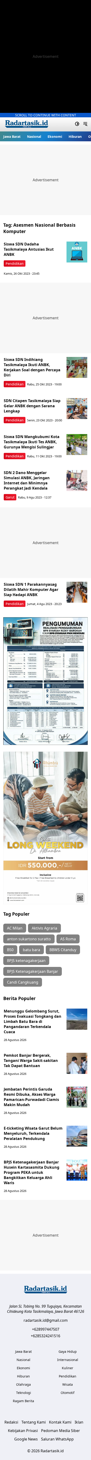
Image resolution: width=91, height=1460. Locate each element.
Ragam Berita (23, 1401)
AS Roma (68, 939)
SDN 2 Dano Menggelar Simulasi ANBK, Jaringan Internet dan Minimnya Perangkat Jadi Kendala (27, 480)
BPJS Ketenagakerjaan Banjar (32, 971)
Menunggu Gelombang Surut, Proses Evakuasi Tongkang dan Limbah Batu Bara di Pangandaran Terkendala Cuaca (32, 1021)
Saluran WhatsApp (57, 1439)
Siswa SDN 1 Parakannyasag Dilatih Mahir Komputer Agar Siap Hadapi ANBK (31, 589)
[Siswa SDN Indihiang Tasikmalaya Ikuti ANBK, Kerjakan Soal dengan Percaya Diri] (77, 367)
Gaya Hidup (68, 1351)
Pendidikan (15, 263)
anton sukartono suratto (29, 939)
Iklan (79, 1422)
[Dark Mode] (77, 124)
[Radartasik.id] (26, 124)
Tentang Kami (33, 1422)
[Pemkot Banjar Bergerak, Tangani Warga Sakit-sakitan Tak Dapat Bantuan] (77, 1063)
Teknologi (23, 1392)
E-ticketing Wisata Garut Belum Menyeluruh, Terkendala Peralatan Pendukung (33, 1133)
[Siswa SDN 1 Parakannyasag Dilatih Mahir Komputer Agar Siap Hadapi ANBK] (77, 592)
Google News (26, 1439)
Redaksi (11, 1422)
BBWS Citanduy (62, 949)
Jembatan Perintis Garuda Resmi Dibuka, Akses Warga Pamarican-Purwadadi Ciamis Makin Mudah (31, 1097)
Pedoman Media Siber (60, 1430)
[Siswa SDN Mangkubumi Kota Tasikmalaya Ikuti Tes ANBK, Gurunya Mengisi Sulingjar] (77, 444)
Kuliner (67, 1368)
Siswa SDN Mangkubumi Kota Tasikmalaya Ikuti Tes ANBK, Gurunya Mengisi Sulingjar (32, 442)
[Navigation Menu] (85, 124)
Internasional (67, 1359)
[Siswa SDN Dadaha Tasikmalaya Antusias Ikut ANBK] (77, 252)
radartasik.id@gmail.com (46, 1320)
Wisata (67, 1384)
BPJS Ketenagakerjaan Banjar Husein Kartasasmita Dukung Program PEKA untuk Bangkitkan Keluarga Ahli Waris (31, 1172)
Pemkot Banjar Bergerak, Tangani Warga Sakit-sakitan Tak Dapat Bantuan (31, 1060)
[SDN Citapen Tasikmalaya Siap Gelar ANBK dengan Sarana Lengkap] (77, 408)
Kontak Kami (60, 1422)
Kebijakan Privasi (23, 1430)
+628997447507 (45, 1329)
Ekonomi (55, 136)
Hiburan (75, 136)
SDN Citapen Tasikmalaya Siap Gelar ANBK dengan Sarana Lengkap (32, 406)
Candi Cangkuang (22, 982)
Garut (10, 497)
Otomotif (67, 1392)
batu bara (31, 949)
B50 (10, 949)
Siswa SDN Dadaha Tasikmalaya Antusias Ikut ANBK (29, 249)
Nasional (34, 136)
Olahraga (23, 1384)
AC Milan (14, 928)
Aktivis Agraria (44, 928)
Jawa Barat (12, 136)
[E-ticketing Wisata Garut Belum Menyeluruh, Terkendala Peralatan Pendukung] (77, 1136)
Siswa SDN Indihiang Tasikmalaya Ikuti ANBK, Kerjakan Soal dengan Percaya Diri (32, 367)
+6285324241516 (45, 1335)
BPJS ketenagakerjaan (26, 960)
